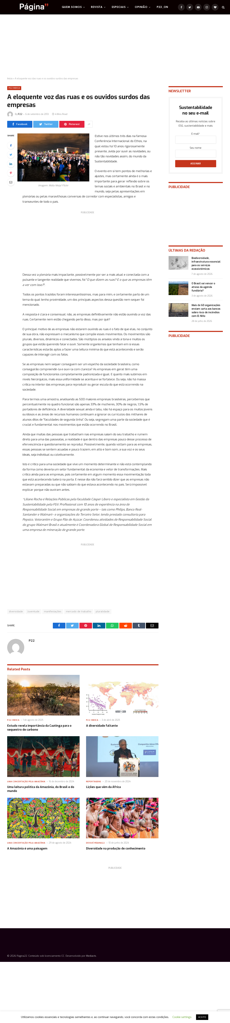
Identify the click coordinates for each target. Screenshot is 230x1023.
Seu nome (195, 148)
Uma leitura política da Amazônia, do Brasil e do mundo (40, 789)
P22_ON (162, 7)
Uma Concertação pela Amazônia (26, 781)
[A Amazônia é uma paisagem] (43, 818)
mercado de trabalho (78, 611)
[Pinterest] (10, 173)
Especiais (119, 7)
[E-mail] (10, 182)
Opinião (141, 7)
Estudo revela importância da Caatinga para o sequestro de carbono (39, 728)
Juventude (33, 611)
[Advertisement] (115, 46)
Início (10, 78)
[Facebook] (10, 145)
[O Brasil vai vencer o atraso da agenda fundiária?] (178, 288)
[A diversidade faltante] (122, 695)
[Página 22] (26, 7)
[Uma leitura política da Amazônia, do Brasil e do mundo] (43, 756)
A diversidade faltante (102, 726)
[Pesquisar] (223, 7)
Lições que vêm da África (103, 787)
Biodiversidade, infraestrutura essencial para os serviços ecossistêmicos (206, 263)
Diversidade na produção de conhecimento (115, 848)
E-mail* (195, 134)
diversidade (16, 611)
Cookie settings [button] (182, 1017)
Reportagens (93, 781)
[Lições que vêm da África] (122, 756)
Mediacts (91, 955)
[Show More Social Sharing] (89, 124)
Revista (96, 7)
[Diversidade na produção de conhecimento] (122, 818)
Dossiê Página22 (95, 843)
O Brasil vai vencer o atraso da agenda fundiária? (203, 287)
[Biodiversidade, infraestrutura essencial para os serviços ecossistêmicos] (178, 263)
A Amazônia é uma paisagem (27, 848)
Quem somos (72, 7)
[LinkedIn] (10, 163)
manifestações (52, 611)
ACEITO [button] (202, 1017)
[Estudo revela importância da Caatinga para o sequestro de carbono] (43, 695)
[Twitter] (10, 154)
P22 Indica (14, 88)
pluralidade (102, 611)
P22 (20, 114)
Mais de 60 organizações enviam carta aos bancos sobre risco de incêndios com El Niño (206, 311)
